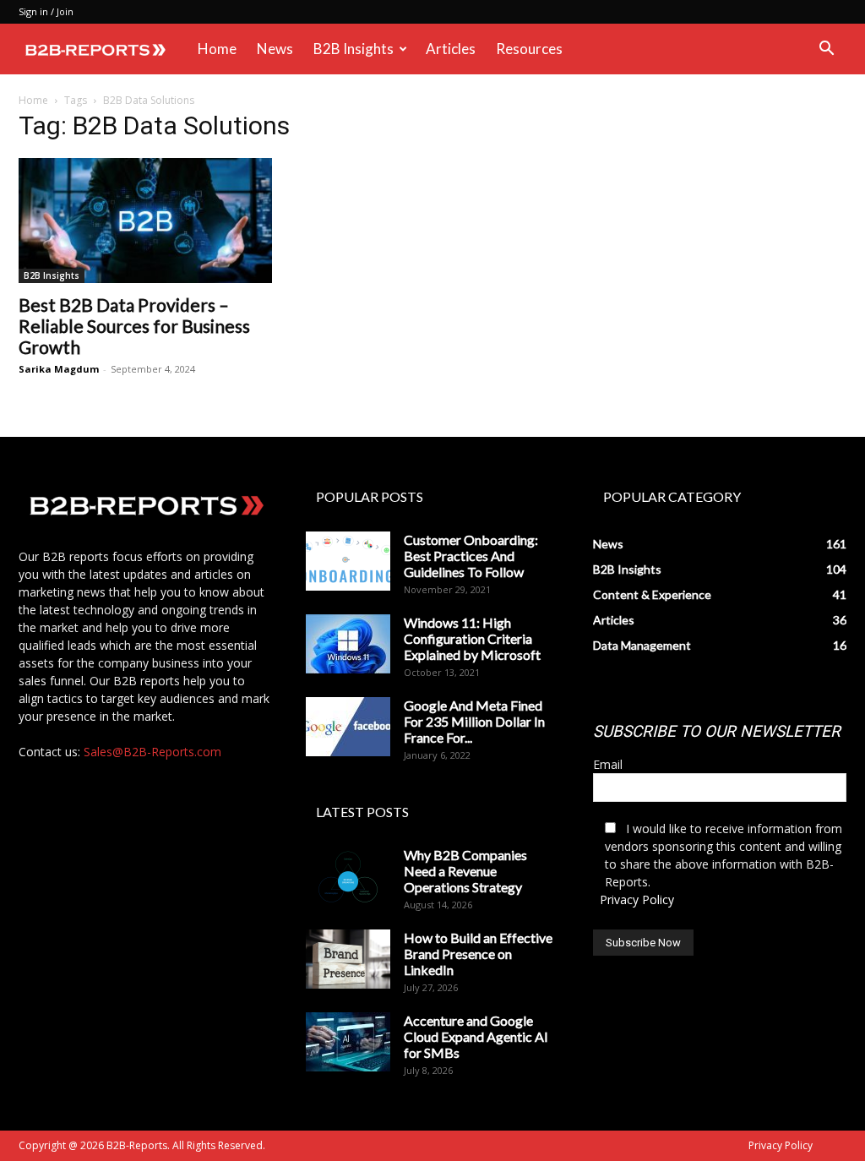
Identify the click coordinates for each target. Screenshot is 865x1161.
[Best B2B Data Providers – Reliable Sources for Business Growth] (145, 220)
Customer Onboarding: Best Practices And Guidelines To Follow (471, 555)
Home (217, 48)
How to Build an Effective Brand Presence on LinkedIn (478, 953)
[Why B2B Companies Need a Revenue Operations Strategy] (348, 876)
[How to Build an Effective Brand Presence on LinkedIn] (348, 959)
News (275, 48)
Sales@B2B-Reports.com (152, 752)
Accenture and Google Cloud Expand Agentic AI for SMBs (476, 1036)
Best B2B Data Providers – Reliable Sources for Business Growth (134, 325)
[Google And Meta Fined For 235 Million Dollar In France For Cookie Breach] (348, 726)
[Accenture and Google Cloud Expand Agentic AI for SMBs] (348, 1041)
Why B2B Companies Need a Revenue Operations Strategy (465, 871)
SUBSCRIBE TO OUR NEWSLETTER (717, 731)
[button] (826, 50)
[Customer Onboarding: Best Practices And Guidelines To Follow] (348, 561)
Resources (529, 48)
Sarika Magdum (59, 368)
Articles (451, 48)
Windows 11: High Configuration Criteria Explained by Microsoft (472, 638)
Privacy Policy (637, 899)
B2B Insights (353, 48)
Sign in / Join (46, 11)
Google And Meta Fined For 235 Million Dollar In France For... (474, 721)
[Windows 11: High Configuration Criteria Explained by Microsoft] (348, 643)
